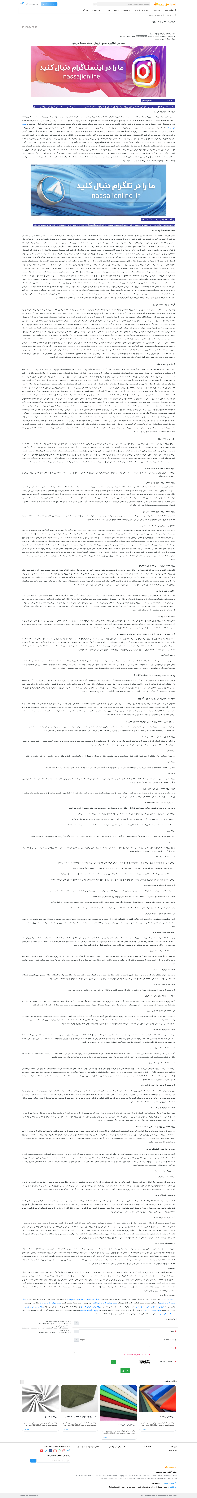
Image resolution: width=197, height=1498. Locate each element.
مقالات (169, 15)
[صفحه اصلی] (176, 15)
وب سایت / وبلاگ (169, 1339)
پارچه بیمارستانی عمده (126, 1424)
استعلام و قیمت (141, 10)
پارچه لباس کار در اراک (166, 1314)
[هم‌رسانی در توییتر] (27, 27)
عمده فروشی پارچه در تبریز (50, 1303)
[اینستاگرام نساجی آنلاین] (98, 71)
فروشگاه (174, 1447)
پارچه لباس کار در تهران (34, 1306)
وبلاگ (85, 10)
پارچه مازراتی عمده (167, 1416)
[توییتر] (46, 1451)
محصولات (156, 10)
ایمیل (172, 1331)
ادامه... (144, 1429)
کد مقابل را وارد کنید (166, 1361)
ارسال (125, 1370)
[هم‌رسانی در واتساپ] (36, 27)
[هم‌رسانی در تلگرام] (30, 27)
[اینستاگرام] (64, 1451)
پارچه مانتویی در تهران (152, 1310)
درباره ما (107, 10)
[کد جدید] (113, 1362)
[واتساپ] (59, 1451)
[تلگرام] (68, 1451)
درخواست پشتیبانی (49, 4)
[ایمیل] (55, 1451)
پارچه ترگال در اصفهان (89, 1310)
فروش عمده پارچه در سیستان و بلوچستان (82, 1299)
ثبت (33, 1461)
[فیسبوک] (51, 1451)
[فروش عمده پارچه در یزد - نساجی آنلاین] (98, 1467)
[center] (95, 4)
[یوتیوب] (42, 1451)
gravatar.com (35, 1328)
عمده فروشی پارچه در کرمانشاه (105, 1303)
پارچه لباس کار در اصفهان (91, 1306)
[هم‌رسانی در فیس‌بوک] (23, 27)
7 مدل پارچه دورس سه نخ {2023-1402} (80, 1416)
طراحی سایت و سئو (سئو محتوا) (88, 1447)
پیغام (172, 1348)
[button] (173, 1412)
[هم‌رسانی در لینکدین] (33, 27)
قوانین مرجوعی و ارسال (122, 10)
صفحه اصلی (169, 10)
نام (175, 1323)
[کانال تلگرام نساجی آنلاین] (98, 190)
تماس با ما (96, 10)
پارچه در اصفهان (51, 1416)
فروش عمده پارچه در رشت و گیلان (150, 1306)
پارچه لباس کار (169, 1299)
